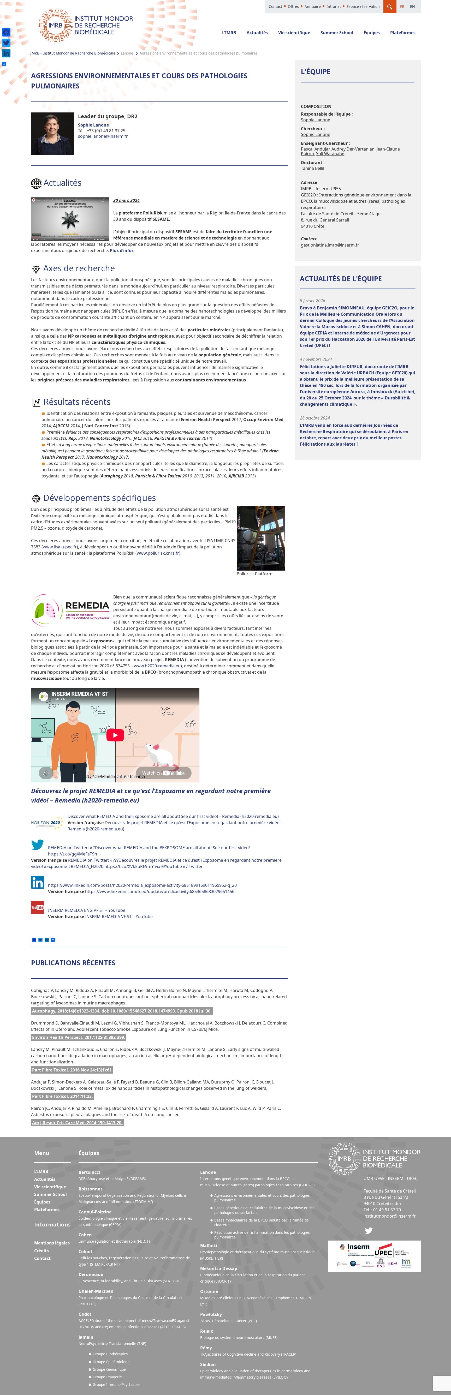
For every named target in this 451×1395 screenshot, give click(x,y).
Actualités (257, 32)
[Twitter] (6, 43)
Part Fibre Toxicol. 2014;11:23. (62, 1096)
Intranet (334, 6)
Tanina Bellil (312, 168)
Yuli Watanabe (330, 154)
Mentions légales (52, 1243)
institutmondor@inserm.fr (390, 1216)
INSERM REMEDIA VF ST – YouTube (119, 916)
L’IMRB (229, 32)
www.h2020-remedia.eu (157, 666)
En (412, 6)
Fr (402, 6)
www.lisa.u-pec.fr (60, 547)
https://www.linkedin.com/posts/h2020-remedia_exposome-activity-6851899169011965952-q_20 (142, 885)
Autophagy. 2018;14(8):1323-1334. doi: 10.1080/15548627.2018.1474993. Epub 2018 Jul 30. (122, 1011)
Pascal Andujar (315, 149)
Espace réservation (363, 6)
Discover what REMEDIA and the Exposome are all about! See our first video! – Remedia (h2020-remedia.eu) (173, 816)
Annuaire (313, 6)
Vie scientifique (294, 32)
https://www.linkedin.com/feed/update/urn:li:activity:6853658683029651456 (159, 891)
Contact (275, 6)
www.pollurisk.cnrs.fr (158, 553)
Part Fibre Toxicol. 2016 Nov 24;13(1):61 (72, 1070)
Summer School (337, 32)
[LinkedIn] (6, 53)
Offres (293, 6)
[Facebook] (6, 32)
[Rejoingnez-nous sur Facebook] (369, 1230)
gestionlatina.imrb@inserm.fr (330, 245)
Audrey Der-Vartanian (353, 149)
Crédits (41, 1250)
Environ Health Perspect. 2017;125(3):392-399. (78, 1037)
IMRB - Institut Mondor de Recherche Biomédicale (72, 53)
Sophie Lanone (93, 125)
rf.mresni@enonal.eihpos (103, 136)
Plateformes (403, 32)
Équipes (372, 32)
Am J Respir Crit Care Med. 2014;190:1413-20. (77, 1122)
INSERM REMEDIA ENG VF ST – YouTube (86, 910)
